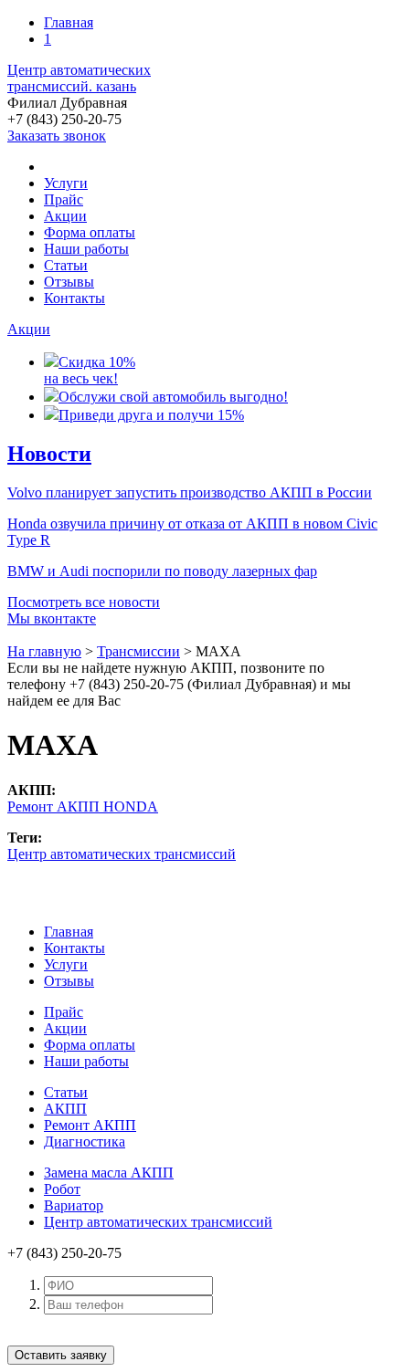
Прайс (63, 199)
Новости (49, 454)
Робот (62, 1189)
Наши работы (86, 249)
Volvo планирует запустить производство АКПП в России (189, 492)
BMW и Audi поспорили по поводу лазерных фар (162, 571)
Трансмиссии (138, 651)
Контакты (74, 298)
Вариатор (73, 1205)
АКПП (65, 1108)
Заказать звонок (56, 135)
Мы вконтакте (51, 618)
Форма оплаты (89, 232)
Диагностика (84, 1141)
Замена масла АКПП (109, 1172)
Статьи (66, 265)
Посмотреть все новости (83, 602)
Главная (68, 22)
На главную (44, 651)
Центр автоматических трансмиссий (121, 854)
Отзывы (69, 281)
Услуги (66, 183)
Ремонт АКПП (90, 1125)
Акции (65, 216)
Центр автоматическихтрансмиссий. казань (79, 78)
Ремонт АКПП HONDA (82, 806)
